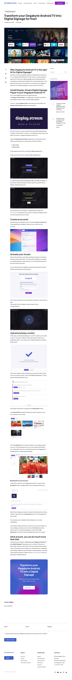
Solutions (39, 664)
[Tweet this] (5, 73)
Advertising (40, 662)
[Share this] (5, 69)
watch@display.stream (59, 662)
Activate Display (41, 658)
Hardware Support (10, 11)
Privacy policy (24, 660)
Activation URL (14, 212)
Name (6, 626)
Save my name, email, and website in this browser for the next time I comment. (26, 633)
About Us (23, 656)
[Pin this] (5, 82)
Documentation (36, 552)
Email (27, 626)
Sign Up (39, 656)
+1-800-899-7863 (58, 664)
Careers (22, 658)
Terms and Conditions (26, 662)
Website (49, 626)
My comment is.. (8, 606)
